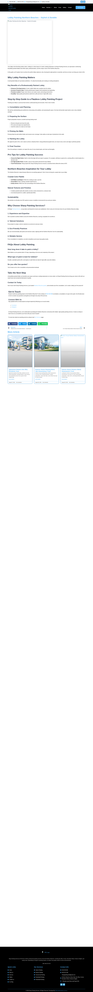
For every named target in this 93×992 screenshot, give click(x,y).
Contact (70, 7)
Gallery (64, 7)
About (55, 7)
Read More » (12, 379)
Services (48, 7)
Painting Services (16, 209)
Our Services (38, 317)
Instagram (14, 307)
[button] (13, 323)
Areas (59, 7)
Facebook (14, 305)
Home (43, 7)
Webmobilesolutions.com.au (61, 990)
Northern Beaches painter (40, 285)
